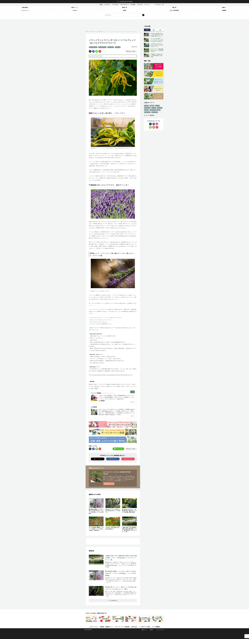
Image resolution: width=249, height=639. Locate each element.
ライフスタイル (115, 4)
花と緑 (101, 4)
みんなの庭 (133, 4)
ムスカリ (146, 110)
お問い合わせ (134, 626)
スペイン (153, 107)
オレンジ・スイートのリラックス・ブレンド (100, 319)
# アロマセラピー (93, 47)
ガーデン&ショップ (124, 4)
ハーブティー (147, 107)
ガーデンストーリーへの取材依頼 (122, 626)
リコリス (146, 105)
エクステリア (140, 4)
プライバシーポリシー (160, 629)
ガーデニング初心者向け (155, 110)
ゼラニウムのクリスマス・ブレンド (98, 321)
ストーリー (147, 4)
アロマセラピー (100, 31)
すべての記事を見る (112, 600)
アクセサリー (154, 112)
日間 (147, 29)
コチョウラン (147, 112)
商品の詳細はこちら (108, 483)
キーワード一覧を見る (149, 115)
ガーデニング (107, 4)
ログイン (159, 4)
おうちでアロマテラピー (96, 56)
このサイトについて (93, 626)
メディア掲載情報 (156, 626)
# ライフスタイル (102, 47)
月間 (160, 29)
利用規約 (151, 629)
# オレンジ (117, 47)
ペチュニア (159, 107)
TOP (86, 31)
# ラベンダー (110, 47)
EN (162, 4)
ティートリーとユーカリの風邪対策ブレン (100, 323)
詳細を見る (132, 402)
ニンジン (157, 105)
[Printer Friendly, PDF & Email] (118, 448)
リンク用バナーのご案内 (144, 626)
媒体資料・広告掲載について (106, 626)
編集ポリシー (144, 629)
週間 (154, 29)
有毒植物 (152, 105)
